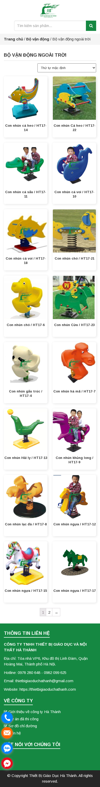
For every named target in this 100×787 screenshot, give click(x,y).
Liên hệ (14, 733)
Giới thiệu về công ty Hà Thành (34, 711)
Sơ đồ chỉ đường (22, 726)
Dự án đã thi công (23, 719)
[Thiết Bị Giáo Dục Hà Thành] (50, 11)
